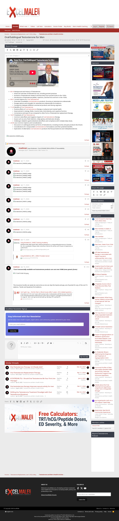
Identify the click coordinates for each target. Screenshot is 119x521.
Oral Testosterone (33, 99)
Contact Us (106, 508)
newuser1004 (95, 425)
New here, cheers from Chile (104, 244)
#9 (88, 240)
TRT (78, 40)
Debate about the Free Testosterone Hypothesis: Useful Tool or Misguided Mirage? (103, 388)
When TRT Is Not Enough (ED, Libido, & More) (103, 309)
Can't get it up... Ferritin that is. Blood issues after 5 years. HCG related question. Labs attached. (51, 292)
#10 (88, 267)
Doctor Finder (57, 26)
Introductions (99, 226)
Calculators (48, 26)
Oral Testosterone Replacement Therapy (25, 373)
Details (83, 516)
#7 (88, 219)
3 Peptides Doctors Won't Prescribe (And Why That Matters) (103, 286)
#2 (88, 161)
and (16, 143)
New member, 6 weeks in (103, 229)
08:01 (12, 99)
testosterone (19, 42)
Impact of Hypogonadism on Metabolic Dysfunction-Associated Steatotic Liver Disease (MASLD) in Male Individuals (104, 338)
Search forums (16, 30)
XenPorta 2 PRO (52, 519)
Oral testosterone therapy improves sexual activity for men (32, 386)
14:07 (12, 115)
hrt (24, 40)
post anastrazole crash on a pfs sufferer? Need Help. (103, 401)
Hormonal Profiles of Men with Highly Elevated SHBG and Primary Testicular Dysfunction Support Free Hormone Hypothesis (103, 371)
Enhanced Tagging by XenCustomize (60, 518)
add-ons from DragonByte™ (55, 516)
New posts (8, 30)
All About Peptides (101, 274)
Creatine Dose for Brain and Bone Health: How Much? (104, 267)
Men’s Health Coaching (80, 26)
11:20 (12, 107)
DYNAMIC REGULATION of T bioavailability (52, 148)
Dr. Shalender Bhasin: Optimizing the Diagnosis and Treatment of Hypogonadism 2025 (103, 355)
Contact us (81, 511)
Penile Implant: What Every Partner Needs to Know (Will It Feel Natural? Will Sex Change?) (104, 300)
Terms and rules (89, 511)
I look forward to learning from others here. (103, 220)
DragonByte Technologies (74, 516)
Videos (33, 26)
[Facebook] (78, 489)
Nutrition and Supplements (102, 271)
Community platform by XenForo (59, 515)
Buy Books (67, 26)
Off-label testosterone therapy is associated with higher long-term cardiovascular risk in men (103, 255)
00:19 (12, 91)
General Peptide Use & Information (101, 280)
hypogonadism (30, 40)
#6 (88, 209)
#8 (88, 229)
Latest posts (96, 216)
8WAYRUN (68, 519)
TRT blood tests (86, 40)
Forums (15, 26)
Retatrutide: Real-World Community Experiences (102, 411)
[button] (11, 26)
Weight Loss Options (100, 417)
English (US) (9, 511)
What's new (23, 26)
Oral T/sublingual (9, 42)
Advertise (112, 508)
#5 (88, 199)
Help (105, 511)
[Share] (88, 56)
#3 (88, 171)
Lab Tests (40, 26)
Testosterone (55, 40)
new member (99, 236)
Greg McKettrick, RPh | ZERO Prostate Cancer (35, 256)
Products (46, 40)
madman (8, 40)
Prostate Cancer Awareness (103, 327)
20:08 (12, 123)
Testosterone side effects (68, 40)
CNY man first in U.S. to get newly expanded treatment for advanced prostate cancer (103, 316)
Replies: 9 (17, 56)
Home (7, 26)
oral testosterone (33, 101)
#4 (88, 185)
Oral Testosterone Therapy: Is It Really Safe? (26, 367)
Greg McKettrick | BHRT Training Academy (34, 242)
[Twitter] (81, 489)
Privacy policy (99, 511)
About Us (99, 508)
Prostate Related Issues (101, 324)
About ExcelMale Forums (49, 495)
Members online (98, 422)
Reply (87, 140)
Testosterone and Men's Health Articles (33, 369)
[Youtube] (85, 489)
